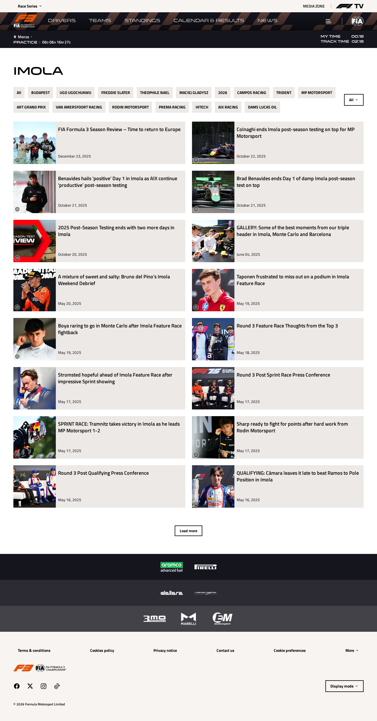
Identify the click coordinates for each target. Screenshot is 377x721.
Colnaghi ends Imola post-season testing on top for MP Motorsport (296, 133)
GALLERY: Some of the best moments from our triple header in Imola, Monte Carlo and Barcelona (293, 231)
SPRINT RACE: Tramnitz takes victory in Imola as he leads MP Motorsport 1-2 (119, 427)
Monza (23, 37)
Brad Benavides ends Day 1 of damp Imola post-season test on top (296, 182)
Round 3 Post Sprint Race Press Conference (283, 375)
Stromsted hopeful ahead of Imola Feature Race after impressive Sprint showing (115, 378)
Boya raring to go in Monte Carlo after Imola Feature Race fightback (120, 329)
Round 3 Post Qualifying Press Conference (103, 473)
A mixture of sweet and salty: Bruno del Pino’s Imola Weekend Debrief (114, 280)
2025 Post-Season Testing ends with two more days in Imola (116, 231)
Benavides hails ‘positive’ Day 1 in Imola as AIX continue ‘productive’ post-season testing (117, 182)
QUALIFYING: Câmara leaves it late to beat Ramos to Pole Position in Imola (298, 476)
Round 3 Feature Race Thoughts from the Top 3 (287, 325)
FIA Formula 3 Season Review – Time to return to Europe (119, 129)
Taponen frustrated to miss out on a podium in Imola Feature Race (293, 280)
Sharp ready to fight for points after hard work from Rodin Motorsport (292, 427)
